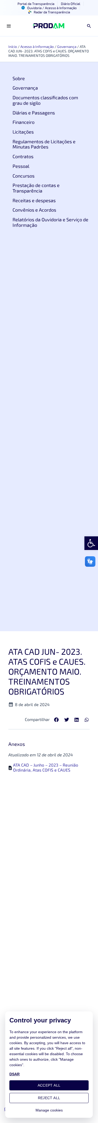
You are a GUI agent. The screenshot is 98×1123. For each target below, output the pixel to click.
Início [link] (12, 46)
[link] (91, 543)
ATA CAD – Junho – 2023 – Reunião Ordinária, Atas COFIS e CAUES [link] (45, 767)
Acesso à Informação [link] (37, 46)
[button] (57, 720)
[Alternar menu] (9, 26)
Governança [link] (66, 46)
